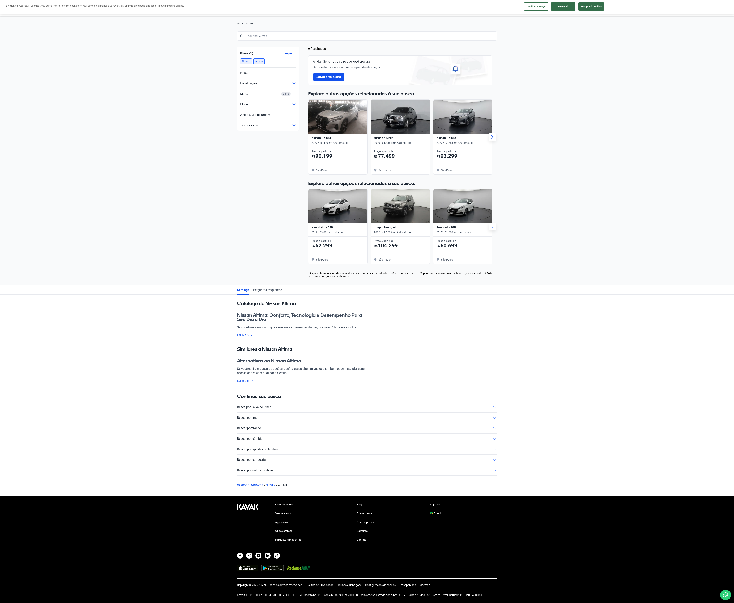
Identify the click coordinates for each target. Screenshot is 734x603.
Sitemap (425, 585)
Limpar (287, 53)
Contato (361, 539)
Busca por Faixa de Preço (254, 407)
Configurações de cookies (380, 585)
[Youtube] (258, 556)
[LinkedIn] (268, 556)
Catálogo (243, 290)
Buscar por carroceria (251, 460)
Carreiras (362, 530)
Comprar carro (284, 504)
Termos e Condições (349, 585)
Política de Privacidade (320, 585)
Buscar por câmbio (249, 438)
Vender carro (283, 513)
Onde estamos (283, 530)
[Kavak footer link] (247, 522)
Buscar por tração (249, 428)
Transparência (408, 585)
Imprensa (435, 504)
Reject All (563, 6)
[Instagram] (249, 556)
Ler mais (243, 335)
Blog (359, 504)
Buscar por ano (247, 417)
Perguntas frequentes (267, 290)
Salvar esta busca (328, 77)
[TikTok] (277, 556)
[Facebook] (240, 556)
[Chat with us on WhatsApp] (725, 595)
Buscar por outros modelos (255, 470)
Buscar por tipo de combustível (258, 449)
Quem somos (364, 513)
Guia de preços (365, 522)
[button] (246, 61)
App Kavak (281, 522)
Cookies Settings (536, 6)
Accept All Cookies (591, 6)
